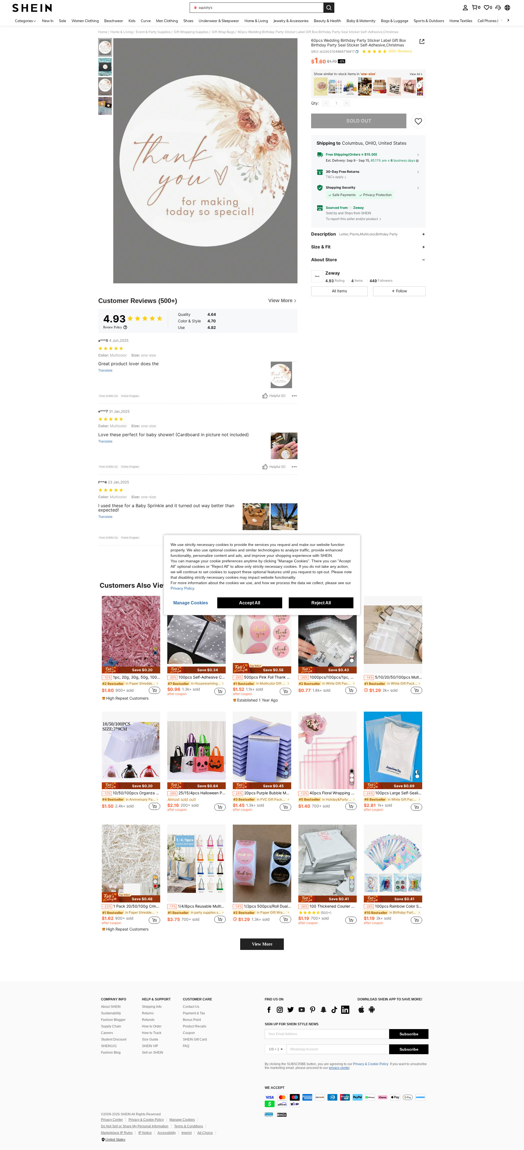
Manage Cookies (182, 1120)
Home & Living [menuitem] (256, 21)
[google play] (372, 1012)
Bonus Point (192, 1020)
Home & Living (122, 32)
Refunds (148, 1020)
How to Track (151, 1033)
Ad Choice (205, 1133)
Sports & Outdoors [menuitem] (429, 21)
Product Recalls (194, 1026)
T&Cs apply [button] (335, 177)
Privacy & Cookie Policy (370, 1064)
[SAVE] (418, 121)
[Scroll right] (508, 20)
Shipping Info (152, 1007)
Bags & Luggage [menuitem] (394, 21)
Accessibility (166, 1133)
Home (102, 32)
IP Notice (145, 1133)
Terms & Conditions (188, 1126)
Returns (148, 1013)
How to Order (152, 1026)
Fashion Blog (111, 1052)
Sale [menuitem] (62, 21)
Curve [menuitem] (146, 21)
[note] (131, 670)
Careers (107, 1033)
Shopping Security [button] (340, 187)
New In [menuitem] (47, 21)
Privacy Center (112, 1120)
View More (262, 944)
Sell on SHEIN (152, 1052)
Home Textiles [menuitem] (460, 21)
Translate (105, 370)
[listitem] (320, 87)
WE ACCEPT (274, 1088)
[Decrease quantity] (325, 103)
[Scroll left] (502, 20)
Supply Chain (111, 1026)
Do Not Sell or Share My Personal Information (134, 1126)
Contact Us (191, 1007)
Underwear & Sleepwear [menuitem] (219, 21)
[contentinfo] (346, 1100)
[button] (498, 7)
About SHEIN (111, 1007)
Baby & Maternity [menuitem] (361, 21)
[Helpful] (265, 396)
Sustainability (111, 1013)
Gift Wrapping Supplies (191, 32)
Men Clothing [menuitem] (167, 21)
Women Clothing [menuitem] (85, 21)
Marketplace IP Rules (117, 1133)
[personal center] (465, 7)
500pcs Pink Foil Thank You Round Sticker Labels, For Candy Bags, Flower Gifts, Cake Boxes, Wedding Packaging (262, 677)
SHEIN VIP (150, 1046)
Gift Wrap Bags (223, 32)
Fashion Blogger (113, 1020)
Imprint (186, 1133)
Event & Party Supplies (153, 32)
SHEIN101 (109, 1046)
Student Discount (113, 1039)
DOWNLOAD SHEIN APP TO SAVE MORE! (390, 999)
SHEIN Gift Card (195, 1039)
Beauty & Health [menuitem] (327, 21)
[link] (476, 7)
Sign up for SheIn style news (291, 1024)
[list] (308, 1010)
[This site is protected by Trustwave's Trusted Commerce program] (269, 1114)
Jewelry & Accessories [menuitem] (290, 21)
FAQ (186, 1046)
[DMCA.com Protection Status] (282, 1114)
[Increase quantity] (346, 103)
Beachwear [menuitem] (113, 21)
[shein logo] (32, 7)
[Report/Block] (294, 396)
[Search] (328, 7)
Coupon (189, 1033)
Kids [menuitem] (132, 21)
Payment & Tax (194, 1013)
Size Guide (150, 1039)
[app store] (361, 1012)
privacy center (339, 1068)
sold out (358, 121)
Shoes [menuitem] (188, 21)
